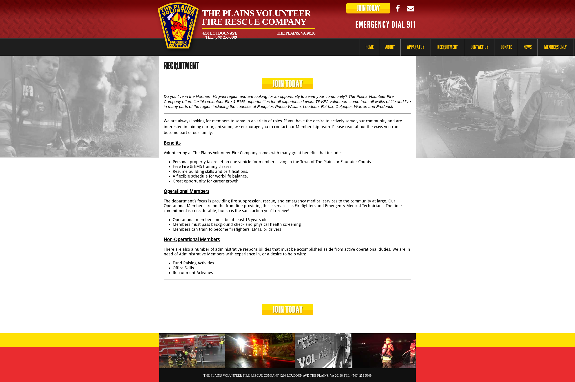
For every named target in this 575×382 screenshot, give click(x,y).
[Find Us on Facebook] (397, 8)
